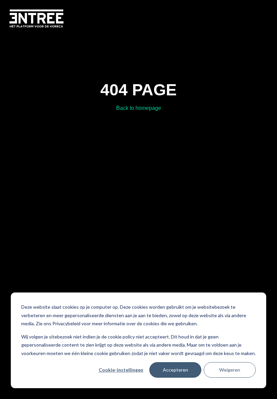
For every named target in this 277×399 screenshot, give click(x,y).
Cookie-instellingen (121, 370)
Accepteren (175, 370)
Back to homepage (138, 108)
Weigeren (229, 370)
